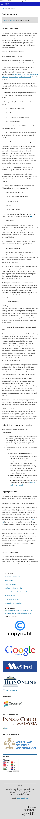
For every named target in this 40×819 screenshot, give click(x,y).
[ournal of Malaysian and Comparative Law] (20, 671)
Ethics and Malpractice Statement (20, 77)
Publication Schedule (12, 599)
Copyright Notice (17, 74)
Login (6, 20)
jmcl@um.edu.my (22, 798)
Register (12, 20)
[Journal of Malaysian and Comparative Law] (20, 656)
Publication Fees (10, 595)
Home (4, 8)
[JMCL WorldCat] (10, 690)
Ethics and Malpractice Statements (16, 592)
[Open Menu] (2, 4)
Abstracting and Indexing (13, 603)
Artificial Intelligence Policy (13, 588)
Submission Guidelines (12, 577)
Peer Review (9, 580)
